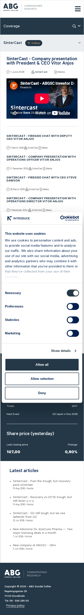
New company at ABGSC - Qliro (34, 545)
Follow (36, 43)
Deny (42, 393)
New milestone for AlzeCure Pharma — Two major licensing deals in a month (43, 531)
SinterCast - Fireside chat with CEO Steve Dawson (41, 179)
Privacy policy (15, 605)
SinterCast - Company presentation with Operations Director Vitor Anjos (41, 200)
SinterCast (41, 72)
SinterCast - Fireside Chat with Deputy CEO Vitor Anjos (39, 138)
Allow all (42, 364)
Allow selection (42, 378)
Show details (61, 351)
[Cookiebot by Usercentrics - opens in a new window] (60, 218)
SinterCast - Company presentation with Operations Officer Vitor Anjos (41, 158)
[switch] (73, 306)
